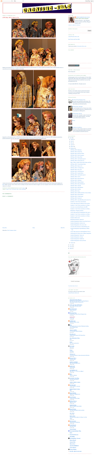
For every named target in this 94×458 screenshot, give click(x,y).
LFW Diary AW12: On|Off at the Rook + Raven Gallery (81, 192)
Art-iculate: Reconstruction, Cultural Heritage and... (80, 226)
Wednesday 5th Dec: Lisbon (74, 322)
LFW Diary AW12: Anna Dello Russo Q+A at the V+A (81, 199)
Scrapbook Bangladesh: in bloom (77, 237)
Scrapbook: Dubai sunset (75, 217)
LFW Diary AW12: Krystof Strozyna (77, 178)
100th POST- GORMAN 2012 (75, 394)
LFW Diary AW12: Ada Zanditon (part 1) (78, 174)
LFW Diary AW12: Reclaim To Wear (77, 153)
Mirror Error (72, 443)
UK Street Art (72, 354)
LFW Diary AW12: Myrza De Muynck (78, 183)
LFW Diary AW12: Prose (75, 191)
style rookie (72, 346)
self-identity (72, 351)
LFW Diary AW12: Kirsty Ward (76, 157)
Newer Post (5, 227)
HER (70, 390)
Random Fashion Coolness (75, 389)
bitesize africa (72, 416)
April (72, 144)
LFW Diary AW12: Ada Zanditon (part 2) (78, 158)
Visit (73, 285)
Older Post (63, 227)
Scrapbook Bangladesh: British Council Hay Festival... (81, 221)
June (72, 141)
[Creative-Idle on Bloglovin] (73, 274)
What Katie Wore (73, 313)
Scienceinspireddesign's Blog (75, 431)
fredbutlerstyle (72, 321)
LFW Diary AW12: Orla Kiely (76, 180)
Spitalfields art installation (77, 127)
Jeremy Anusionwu (73, 310)
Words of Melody (73, 449)
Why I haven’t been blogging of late (78, 99)
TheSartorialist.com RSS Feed (75, 422)
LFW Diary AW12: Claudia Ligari (77, 196)
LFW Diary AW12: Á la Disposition (77, 167)
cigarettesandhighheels (74, 445)
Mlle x (71, 374)
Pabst (71, 339)
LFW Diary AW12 (15, 189)
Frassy (71, 350)
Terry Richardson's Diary (75, 338)
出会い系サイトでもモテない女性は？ (77, 371)
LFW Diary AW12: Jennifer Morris (77, 173)
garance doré (72, 317)
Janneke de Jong (73, 405)
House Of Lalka (73, 409)
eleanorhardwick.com (74, 434)
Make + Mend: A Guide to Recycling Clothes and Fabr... (81, 162)
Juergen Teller (72, 442)
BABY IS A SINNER (74, 362)
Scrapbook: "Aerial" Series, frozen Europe (78, 201)
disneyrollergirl (73, 440)
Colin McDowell (73, 425)
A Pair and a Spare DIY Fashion (76, 305)
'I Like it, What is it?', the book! (75, 386)
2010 (71, 246)
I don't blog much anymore (74, 379)
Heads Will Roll (73, 393)
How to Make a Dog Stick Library (75, 306)
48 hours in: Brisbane (73, 375)
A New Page (72, 318)
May (72, 143)
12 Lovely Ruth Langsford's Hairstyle (76, 331)
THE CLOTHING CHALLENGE (76, 406)
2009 (71, 248)
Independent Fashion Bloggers (75, 299)
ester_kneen (72, 413)
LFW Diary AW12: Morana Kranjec (77, 182)
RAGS (71, 432)
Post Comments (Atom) (12, 230)
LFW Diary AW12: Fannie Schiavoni (77, 160)
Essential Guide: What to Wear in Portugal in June (78, 314)
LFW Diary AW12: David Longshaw (77, 155)
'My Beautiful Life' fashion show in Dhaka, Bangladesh (81, 233)
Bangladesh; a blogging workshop (77, 210)
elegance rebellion (73, 330)
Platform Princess (73, 401)
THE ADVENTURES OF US (75, 363)
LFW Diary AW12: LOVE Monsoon (77, 171)
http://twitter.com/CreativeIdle (74, 39)
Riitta (4, 184)
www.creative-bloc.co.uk (81, 46)
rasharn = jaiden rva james (75, 382)
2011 (71, 245)
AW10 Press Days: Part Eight (77, 106)
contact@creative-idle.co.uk (83, 17)
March (72, 146)
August (72, 139)
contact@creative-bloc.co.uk (73, 36)
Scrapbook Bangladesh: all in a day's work (78, 224)
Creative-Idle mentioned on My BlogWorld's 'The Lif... (81, 231)
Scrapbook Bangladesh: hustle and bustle (78, 240)
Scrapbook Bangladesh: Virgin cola (77, 235)
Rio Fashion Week (73, 426)
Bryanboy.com (72, 334)
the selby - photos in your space (76, 451)
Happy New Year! (73, 402)
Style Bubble (72, 436)
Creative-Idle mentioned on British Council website (80, 203)
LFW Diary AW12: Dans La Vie (76, 166)
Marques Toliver (73, 358)
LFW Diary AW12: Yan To (75, 176)
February (72, 148)
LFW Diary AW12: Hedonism (76, 149)
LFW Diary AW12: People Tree (76, 151)
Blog (71, 325)
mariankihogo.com (73, 370)
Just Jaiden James (73, 309)
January (72, 242)
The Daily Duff (72, 385)
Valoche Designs (73, 429)
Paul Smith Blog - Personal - (75, 438)
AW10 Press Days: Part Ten (77, 113)
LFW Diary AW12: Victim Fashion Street (78, 164)
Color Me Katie (73, 397)
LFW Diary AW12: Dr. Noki (76, 189)
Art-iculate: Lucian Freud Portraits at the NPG (79, 207)
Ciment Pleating (72, 367)
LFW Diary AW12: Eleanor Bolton (77, 194)
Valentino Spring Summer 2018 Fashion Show (77, 335)
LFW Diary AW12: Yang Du (76, 185)
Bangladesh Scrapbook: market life (77, 219)
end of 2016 (72, 347)
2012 (71, 137)
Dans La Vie (14, 67)
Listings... (74, 120)
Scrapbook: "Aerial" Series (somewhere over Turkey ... (80, 205)
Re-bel (71, 342)
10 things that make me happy (75, 398)
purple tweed (72, 366)
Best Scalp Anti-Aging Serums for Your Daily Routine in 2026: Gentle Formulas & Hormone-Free (79, 301)
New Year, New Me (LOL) (74, 343)
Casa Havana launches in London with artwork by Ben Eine (79, 355)
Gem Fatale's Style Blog (74, 378)
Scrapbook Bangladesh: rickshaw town (78, 223)
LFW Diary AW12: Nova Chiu (76, 169)
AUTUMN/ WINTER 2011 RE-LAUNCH (77, 410)
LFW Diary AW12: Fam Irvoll (76, 198)
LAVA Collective (73, 447)
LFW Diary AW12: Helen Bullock (77, 187)
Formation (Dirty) (73, 359)
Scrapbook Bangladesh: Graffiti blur (77, 238)
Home (34, 227)
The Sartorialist (73, 421)
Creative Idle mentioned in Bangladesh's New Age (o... (81, 212)
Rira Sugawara (22, 189)
